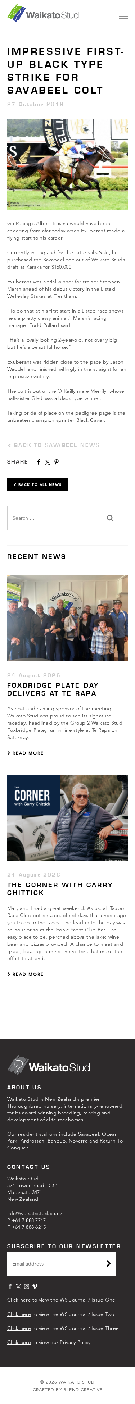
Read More (27, 753)
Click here (19, 1299)
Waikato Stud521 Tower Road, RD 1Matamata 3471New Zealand (32, 1188)
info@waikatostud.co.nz (34, 1213)
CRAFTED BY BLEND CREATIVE (68, 1389)
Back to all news (39, 484)
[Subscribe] (108, 1264)
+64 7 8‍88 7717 (29, 1220)
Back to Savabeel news (56, 445)
